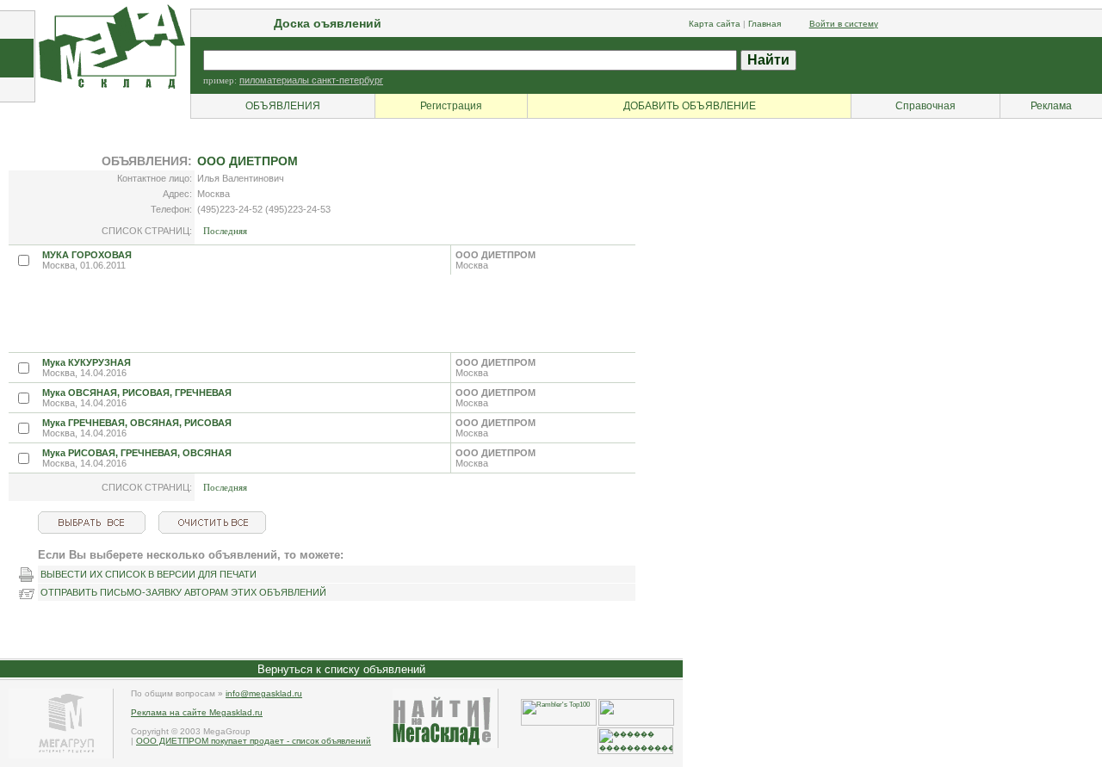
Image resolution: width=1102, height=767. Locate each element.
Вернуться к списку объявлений (341, 669)
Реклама (1051, 106)
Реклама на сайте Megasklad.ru (197, 712)
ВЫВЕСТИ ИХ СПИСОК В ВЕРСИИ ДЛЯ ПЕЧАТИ (148, 574)
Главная (764, 23)
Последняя (225, 231)
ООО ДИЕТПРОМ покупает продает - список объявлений (253, 740)
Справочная (925, 106)
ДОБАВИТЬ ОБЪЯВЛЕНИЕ (689, 106)
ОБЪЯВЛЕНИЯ (282, 106)
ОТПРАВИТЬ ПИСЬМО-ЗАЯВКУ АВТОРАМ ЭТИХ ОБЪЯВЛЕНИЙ (183, 592)
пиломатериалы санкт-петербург (311, 80)
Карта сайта (714, 23)
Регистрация (451, 106)
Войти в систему (843, 23)
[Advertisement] (322, 313)
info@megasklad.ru (264, 693)
